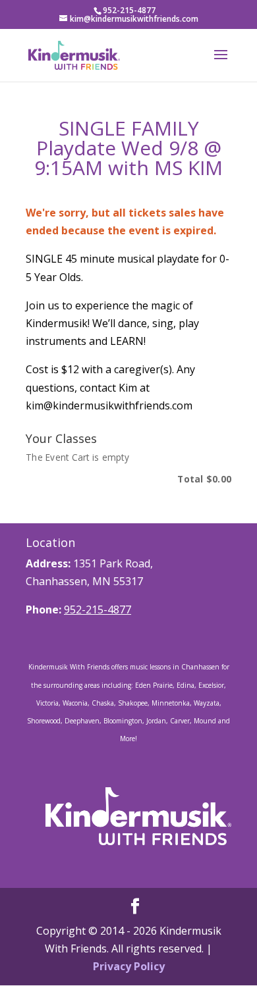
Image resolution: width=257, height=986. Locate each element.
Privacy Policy (129, 966)
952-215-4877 (97, 609)
